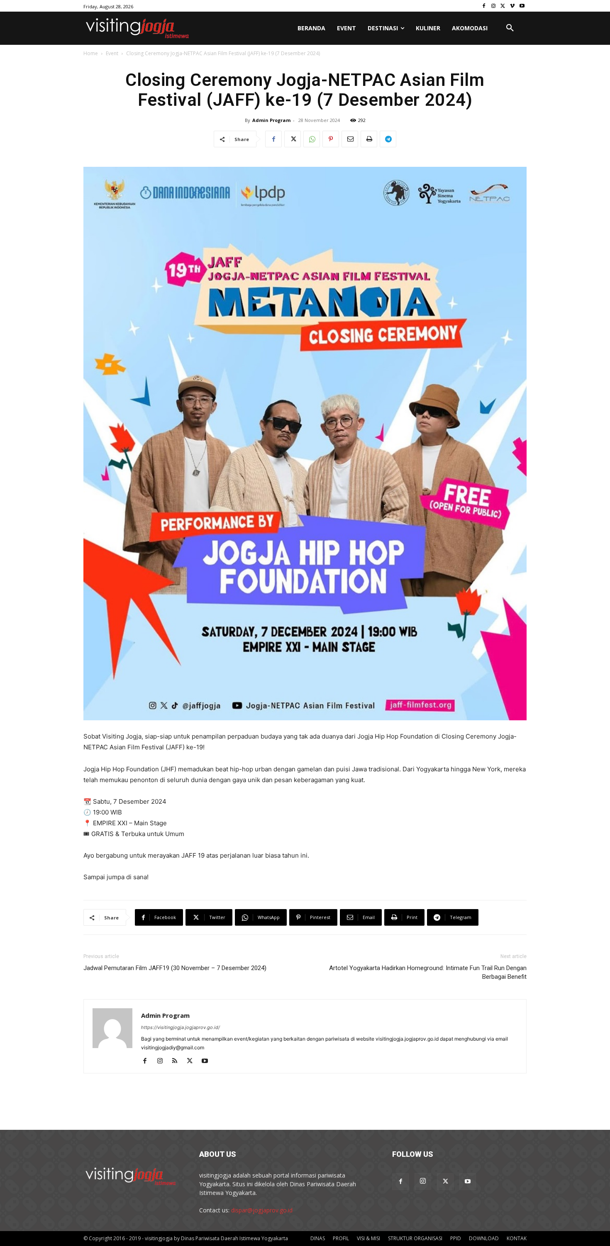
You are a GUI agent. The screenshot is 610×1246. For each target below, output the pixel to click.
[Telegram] (388, 139)
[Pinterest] (330, 139)
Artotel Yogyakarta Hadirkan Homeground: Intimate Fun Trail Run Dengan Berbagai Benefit (428, 972)
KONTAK (517, 1238)
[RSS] (178, 1061)
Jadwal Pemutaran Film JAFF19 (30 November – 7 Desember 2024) (174, 968)
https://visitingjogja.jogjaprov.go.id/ (180, 1027)
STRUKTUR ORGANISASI (415, 1238)
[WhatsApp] (311, 139)
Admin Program (271, 120)
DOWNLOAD (484, 1238)
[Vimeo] (512, 6)
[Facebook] (484, 6)
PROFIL (341, 1238)
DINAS (317, 1238)
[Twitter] (503, 6)
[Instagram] (493, 6)
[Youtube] (522, 6)
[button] (510, 28)
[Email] (350, 139)
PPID (455, 1238)
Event (112, 53)
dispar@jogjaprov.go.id (262, 1210)
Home (90, 53)
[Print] (369, 139)
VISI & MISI (368, 1238)
